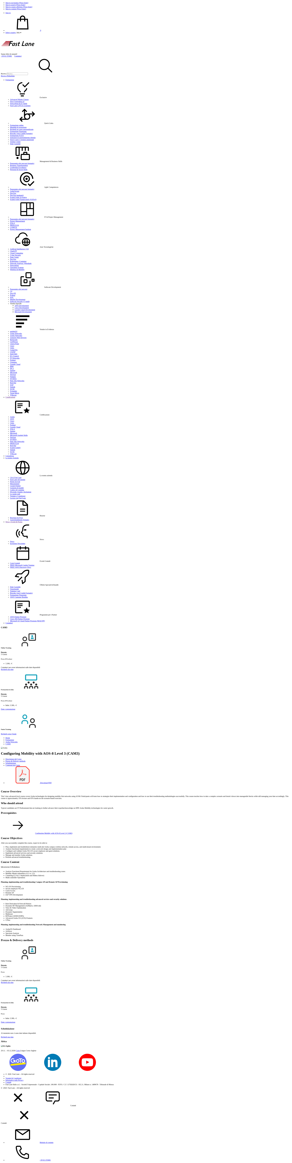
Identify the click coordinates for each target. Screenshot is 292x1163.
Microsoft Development (23, 312)
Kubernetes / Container (18, 261)
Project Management (17, 221)
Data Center (14, 257)
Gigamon (13, 362)
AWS (12, 419)
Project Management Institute (20, 229)
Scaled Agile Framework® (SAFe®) (23, 199)
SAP (11, 385)
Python (12, 295)
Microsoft (13, 373)
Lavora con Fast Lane (18, 498)
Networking (14, 265)
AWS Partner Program (18, 617)
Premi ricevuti (15, 482)
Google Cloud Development (25, 310)
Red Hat (13, 383)
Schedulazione (10, 763)
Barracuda (13, 340)
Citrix (12, 348)
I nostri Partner (15, 486)
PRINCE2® (14, 225)
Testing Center (15, 142)
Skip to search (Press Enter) (15, 5)
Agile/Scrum (14, 191)
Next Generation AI (17, 102)
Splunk (12, 387)
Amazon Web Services (18, 338)
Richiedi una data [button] (7, 669)
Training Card (15, 591)
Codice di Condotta (17, 490)
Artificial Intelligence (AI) (19, 249)
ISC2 (12, 368)
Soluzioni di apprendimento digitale (23, 138)
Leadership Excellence (18, 167)
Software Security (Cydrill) (20, 302)
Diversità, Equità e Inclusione (20, 492)
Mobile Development (17, 299)
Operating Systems (17, 267)
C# (11, 291)
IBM (11, 366)
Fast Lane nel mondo (17, 480)
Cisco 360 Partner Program (20, 619)
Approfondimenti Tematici (19, 520)
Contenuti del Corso (12, 765)
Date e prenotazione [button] (8, 709)
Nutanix (13, 377)
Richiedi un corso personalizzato (21, 129)
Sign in (8, 13)
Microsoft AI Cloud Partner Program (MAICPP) (27, 621)
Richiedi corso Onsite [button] (8, 734)
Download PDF (46, 783)
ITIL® (12, 223)
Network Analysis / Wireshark (20, 263)
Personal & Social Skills (18, 170)
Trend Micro (14, 393)
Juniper (12, 370)
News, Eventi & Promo (13, 522)
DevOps (13, 193)
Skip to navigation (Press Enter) (16, 3)
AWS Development (22, 306)
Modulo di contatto (46, 1142)
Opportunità (14, 589)
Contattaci (18, 56)
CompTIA (14, 350)
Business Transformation (19, 165)
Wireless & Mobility (17, 270)
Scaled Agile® (15, 448)
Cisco (12, 346)
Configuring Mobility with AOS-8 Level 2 (53, 833)
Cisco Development (22, 308)
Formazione (9, 80)
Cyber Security (15, 255)
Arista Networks (16, 333)
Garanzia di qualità (17, 488)
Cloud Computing (16, 253)
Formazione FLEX (17, 136)
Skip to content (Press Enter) (15, 9)
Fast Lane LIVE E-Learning (20, 106)
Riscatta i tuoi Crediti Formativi (21, 133)
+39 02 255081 (6, 56)
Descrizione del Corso (13, 759)
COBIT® (13, 227)
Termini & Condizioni (13, 1078)
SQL (12, 297)
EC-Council (14, 356)
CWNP (12, 352)
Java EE (13, 293)
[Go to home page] (18, 52)
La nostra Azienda (12, 458)
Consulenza (9, 456)
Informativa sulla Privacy (14, 1080)
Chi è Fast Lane (15, 478)
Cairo (18, 1051)
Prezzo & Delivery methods (15, 761)
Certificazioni (10, 397)
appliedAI (13, 331)
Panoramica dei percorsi (18, 289)
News (12, 541)
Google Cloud (15, 364)
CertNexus (14, 342)
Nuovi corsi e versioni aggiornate (22, 140)
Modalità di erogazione (18, 127)
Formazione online (16, 125)
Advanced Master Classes (19, 99)
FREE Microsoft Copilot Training (22, 565)
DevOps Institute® (17, 195)
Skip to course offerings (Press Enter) (18, 7)
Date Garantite (15, 144)
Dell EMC (14, 354)
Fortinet (13, 360)
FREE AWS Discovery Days (20, 567)
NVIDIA (13, 379)
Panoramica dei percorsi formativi (22, 163)
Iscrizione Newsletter (17, 544)
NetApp (13, 375)
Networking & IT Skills (18, 104)
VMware (13, 395)
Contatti (8, 1082)
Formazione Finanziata (18, 131)
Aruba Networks (16, 336)
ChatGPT (13, 251)
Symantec (13, 391)
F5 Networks (15, 358)
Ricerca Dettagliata (8, 76)
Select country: (10, 33)
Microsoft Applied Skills (19, 435)
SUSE (12, 389)
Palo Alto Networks (17, 381)
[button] (19, 33)
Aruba (12, 417)
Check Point (14, 344)
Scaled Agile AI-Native (18, 197)
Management (14, 484)
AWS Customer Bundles (19, 597)
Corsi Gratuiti (15, 563)
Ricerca (3, 74)
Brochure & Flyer (16, 518)
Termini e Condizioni (17, 496)
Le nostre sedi (15, 494)
